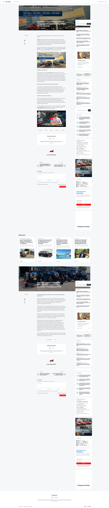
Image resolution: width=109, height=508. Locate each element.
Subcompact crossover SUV (80, 154)
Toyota (27, 238)
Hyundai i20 (51, 130)
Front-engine (80, 148)
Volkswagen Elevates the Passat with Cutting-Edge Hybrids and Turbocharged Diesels (83, 364)
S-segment (77, 152)
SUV (86, 154)
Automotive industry (82, 143)
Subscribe (83, 204)
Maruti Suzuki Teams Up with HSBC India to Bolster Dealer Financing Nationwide (85, 388)
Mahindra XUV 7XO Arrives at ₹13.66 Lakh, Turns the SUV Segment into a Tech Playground (85, 130)
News (20, 238)
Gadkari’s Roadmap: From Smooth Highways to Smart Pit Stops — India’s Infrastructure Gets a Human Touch (82, 350)
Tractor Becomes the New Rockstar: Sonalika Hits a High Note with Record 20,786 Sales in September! (82, 89)
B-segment (77, 144)
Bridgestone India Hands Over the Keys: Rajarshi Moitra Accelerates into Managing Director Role (81, 241)
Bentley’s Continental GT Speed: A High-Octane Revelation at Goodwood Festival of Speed (84, 134)
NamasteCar (8, 1)
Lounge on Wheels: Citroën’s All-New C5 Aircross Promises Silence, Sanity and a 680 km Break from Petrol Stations (85, 384)
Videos (29, 238)
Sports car (82, 152)
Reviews (25, 238)
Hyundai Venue (57, 130)
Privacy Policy (21, 506)
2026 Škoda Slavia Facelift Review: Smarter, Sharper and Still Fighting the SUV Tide (83, 31)
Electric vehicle (86, 144)
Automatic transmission (80, 140)
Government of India (79, 151)
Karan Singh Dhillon (51, 154)
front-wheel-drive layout (81, 149)
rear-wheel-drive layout (86, 151)
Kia (38, 238)
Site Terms (30, 506)
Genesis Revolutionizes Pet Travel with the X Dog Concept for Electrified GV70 (83, 354)
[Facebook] (89, 506)
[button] (3, 1)
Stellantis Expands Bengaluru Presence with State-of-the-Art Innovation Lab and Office (83, 98)
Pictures (22, 238)
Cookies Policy (26, 506)
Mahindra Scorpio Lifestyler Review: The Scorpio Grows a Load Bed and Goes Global (83, 38)
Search (77, 21)
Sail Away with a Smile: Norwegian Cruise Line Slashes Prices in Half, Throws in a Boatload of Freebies (62, 242)
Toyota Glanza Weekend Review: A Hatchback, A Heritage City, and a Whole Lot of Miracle (26, 241)
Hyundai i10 (46, 130)
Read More (21, 261)
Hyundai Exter (40, 130)
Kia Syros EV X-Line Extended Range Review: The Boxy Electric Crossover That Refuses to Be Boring (83, 42)
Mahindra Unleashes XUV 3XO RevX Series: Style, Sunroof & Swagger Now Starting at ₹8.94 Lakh (85, 376)
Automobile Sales (79, 141)
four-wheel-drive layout (81, 146)
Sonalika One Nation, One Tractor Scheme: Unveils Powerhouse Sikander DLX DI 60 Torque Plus (83, 359)
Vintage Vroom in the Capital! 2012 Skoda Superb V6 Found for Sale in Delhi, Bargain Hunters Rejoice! (85, 126)
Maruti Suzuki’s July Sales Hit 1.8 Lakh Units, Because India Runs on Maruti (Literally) (84, 380)
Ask (89, 110)
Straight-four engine (80, 153)
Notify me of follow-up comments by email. (43, 184)
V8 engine (77, 414)
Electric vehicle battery (80, 145)
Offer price (62, 130)
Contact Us (56, 497)
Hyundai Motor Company (26, 21)
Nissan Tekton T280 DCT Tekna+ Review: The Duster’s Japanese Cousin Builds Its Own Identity (83, 35)
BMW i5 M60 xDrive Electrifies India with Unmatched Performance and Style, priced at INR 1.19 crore (83, 103)
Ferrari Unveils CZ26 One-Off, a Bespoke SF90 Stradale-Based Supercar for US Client (83, 45)
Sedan (80, 152)
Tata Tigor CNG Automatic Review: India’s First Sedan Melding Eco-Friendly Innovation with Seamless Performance (85, 118)
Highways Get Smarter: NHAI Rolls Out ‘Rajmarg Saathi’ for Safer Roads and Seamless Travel (82, 84)
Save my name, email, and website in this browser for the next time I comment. (48, 182)
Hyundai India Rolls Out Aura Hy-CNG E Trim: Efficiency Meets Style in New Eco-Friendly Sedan (83, 345)
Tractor (55, 339)
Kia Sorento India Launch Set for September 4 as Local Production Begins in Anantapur (45, 241)
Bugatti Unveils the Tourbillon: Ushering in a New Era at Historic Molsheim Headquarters (83, 94)
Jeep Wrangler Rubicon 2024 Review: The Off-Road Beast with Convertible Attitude (84, 122)
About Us (52, 497)
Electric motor (81, 144)
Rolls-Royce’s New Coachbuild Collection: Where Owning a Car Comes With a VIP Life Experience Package (84, 393)
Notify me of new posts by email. (62, 184)
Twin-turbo (88, 154)
